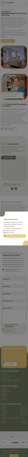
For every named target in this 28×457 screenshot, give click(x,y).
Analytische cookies (10, 230)
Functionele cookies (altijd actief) (13, 228)
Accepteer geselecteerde (15, 236)
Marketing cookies (9, 232)
